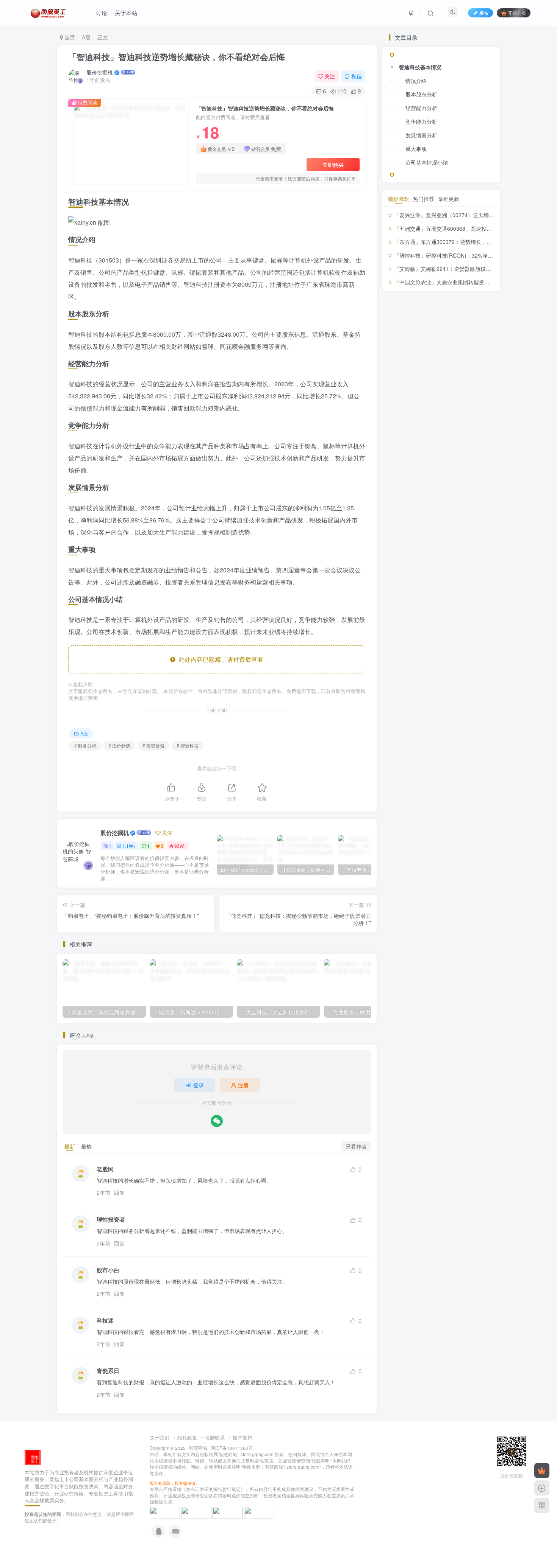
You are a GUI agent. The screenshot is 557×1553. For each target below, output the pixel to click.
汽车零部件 (440, 710)
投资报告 (398, 688)
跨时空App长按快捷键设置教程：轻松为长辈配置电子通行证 (459, 471)
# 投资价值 (153, 745)
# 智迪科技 (188, 745)
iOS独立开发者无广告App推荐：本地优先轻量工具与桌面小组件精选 (460, 562)
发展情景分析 (421, 330)
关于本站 (126, 13)
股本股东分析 (421, 290)
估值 (404, 643)
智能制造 (417, 710)
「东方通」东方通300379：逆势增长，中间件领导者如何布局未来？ (474, 843)
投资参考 (448, 676)
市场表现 (471, 653)
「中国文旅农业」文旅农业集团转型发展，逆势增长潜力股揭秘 (468, 883)
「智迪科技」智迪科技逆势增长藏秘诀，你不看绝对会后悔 (176, 57)
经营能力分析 (421, 303)
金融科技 (397, 774)
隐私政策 (187, 1437)
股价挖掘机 (99, 72)
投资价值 (471, 662)
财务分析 (471, 748)
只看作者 (356, 1146)
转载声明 (320, 1461)
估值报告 (422, 643)
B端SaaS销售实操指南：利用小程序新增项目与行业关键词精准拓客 (459, 501)
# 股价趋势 (119, 745)
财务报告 (404, 764)
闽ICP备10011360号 (232, 1448)
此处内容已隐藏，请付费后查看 (219, 659)
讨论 (101, 13)
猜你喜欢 (398, 800)
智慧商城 (198, 1448)
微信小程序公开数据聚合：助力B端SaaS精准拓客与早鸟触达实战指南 (459, 532)
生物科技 (432, 721)
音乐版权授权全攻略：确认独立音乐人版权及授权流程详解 (459, 592)
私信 (356, 76)
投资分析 (409, 674)
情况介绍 (416, 276)
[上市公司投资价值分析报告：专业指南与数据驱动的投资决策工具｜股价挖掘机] (33, 1456)
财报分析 (476, 765)
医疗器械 (469, 643)
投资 (449, 662)
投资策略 (470, 688)
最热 (86, 1146)
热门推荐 (423, 800)
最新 (69, 1146)
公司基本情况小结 (426, 358)
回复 (119, 1192)
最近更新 (448, 800)
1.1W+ (129, 846)
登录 (198, 1085)
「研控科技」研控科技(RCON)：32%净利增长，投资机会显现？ (470, 856)
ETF (392, 644)
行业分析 (413, 751)
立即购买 (333, 164)
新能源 (468, 699)
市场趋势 (418, 664)
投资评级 (411, 698)
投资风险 (443, 699)
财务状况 (442, 763)
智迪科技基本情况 (420, 262)
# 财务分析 (85, 745)
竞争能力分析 (421, 317)
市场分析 (448, 653)
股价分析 (457, 720)
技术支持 (242, 1437)
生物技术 (410, 721)
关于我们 (159, 1437)
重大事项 (416, 344)
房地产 (435, 663)
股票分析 (454, 733)
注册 (243, 1085)
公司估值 (445, 643)
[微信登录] (217, 1121)
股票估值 (418, 735)
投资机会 (449, 688)
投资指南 (424, 687)
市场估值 (424, 653)
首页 (69, 37)
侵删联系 (215, 1437)
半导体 (402, 653)
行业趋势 (436, 751)
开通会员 (517, 12)
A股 (86, 37)
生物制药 (469, 710)
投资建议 (477, 676)
